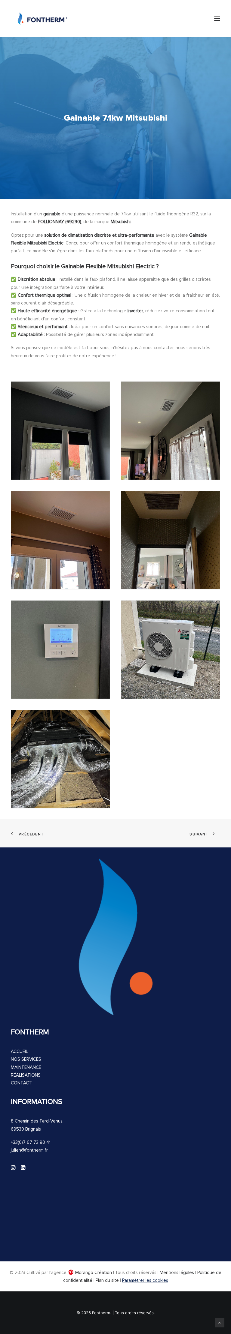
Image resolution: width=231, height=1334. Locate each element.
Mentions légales (177, 1272)
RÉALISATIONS (26, 1075)
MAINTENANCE (26, 1067)
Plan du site (107, 1280)
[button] (217, 18)
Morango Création (93, 1272)
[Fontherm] (42, 18)
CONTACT (21, 1083)
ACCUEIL (19, 1051)
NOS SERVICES (26, 1059)
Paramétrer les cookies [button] (145, 1280)
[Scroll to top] (219, 1322)
